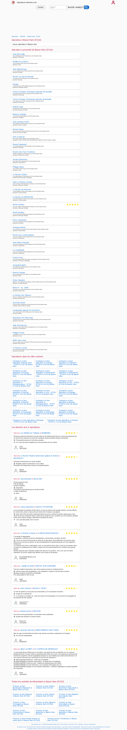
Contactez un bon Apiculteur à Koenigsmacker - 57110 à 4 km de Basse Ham (22, 383)
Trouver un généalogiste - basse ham (77, 727)
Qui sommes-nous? (36, 724)
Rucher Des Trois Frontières (24, 152)
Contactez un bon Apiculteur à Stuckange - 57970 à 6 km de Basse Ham (45, 412)
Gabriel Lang (18, 106)
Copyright (80, 724)
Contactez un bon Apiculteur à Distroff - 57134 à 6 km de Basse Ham (68, 412)
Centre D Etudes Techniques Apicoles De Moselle (32, 91)
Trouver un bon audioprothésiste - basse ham (98, 727)
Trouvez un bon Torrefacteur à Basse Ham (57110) (62, 719)
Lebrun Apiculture (27, 507)
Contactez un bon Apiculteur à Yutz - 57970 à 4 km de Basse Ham (69, 382)
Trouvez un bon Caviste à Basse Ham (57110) (45, 695)
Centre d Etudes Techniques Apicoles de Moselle (32, 99)
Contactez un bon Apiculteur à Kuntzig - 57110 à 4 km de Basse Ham (45, 383)
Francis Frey (18, 257)
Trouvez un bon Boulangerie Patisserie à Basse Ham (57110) (22, 687)
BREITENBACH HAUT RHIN (47, 630)
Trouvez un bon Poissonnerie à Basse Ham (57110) (21, 712)
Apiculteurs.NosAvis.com (27, 2)
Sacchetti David (19, 302)
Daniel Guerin (25, 611)
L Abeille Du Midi (26, 566)
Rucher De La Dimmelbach (23, 235)
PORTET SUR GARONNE (45, 566)
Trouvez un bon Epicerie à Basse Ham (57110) (22, 695)
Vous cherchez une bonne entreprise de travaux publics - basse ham (50, 727)
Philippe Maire (18, 167)
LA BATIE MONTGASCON (47, 533)
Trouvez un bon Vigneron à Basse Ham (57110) (46, 703)
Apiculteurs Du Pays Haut (23, 317)
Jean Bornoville (19, 54)
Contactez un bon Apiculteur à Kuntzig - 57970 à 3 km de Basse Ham (22, 373)
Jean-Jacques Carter (21, 122)
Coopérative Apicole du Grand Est (26, 310)
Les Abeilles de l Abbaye (29, 433)
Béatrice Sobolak (19, 114)
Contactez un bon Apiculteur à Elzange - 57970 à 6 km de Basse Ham (28, 421)
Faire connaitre (64, 724)
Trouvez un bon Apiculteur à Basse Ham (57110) (68, 712)
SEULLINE (38, 479)
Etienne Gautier (19, 272)
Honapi (15, 84)
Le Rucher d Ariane (28, 533)
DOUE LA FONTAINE (44, 507)
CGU (76, 724)
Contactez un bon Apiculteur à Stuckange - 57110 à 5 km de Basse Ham (22, 412)
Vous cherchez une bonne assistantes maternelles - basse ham (59, 728)
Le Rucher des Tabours (22, 295)
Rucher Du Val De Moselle (23, 76)
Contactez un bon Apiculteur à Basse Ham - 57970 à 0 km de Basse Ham (23, 363)
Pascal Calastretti (20, 144)
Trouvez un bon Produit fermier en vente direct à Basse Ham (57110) (26, 719)
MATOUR (37, 611)
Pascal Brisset (26, 479)
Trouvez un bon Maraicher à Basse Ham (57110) (45, 712)
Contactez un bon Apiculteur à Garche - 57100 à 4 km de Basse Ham (22, 393)
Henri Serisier (25, 588)
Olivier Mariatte (19, 280)
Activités (40, 7)
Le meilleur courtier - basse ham (35, 728)
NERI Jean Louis (19, 340)
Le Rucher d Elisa (20, 174)
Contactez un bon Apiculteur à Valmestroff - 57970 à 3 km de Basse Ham (46, 373)
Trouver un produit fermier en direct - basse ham (88, 728)
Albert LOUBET (26, 649)
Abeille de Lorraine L (21, 61)
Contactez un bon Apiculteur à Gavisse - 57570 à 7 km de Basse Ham (62, 421)
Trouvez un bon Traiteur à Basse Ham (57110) (45, 687)
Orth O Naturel (18, 137)
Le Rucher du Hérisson (22, 189)
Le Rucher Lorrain (20, 347)
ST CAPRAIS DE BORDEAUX (46, 649)
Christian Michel (19, 227)
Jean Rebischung (19, 69)
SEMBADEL (46, 433)
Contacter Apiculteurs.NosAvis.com (50, 724)
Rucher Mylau (18, 129)
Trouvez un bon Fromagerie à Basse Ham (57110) (21, 704)
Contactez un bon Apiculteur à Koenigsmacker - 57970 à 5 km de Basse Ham (45, 403)
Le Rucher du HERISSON (23, 197)
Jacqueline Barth (19, 265)
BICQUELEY (18, 458)
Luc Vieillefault (18, 250)
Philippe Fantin (18, 332)
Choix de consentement (90, 724)
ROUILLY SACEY (40, 588)
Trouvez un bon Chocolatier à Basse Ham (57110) (67, 704)
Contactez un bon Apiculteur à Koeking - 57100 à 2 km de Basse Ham (45, 363)
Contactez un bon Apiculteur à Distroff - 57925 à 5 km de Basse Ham (22, 403)
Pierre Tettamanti (19, 220)
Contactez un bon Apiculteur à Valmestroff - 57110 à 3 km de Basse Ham (69, 373)
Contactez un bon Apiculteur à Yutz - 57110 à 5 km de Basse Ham (46, 392)
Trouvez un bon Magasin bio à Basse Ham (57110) (68, 696)
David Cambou (18, 204)
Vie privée (71, 724)
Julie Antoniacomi (19, 325)
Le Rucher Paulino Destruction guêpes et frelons (39, 456)
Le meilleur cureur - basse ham (24, 727)
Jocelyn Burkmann (20, 159)
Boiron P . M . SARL (21, 287)
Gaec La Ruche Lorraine (22, 182)
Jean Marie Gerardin (21, 242)
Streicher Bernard (27, 630)
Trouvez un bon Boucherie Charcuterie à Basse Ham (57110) (68, 687)
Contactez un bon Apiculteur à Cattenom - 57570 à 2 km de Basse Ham (68, 363)
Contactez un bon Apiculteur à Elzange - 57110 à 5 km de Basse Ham (68, 393)
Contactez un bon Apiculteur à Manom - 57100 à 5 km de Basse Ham (68, 403)
